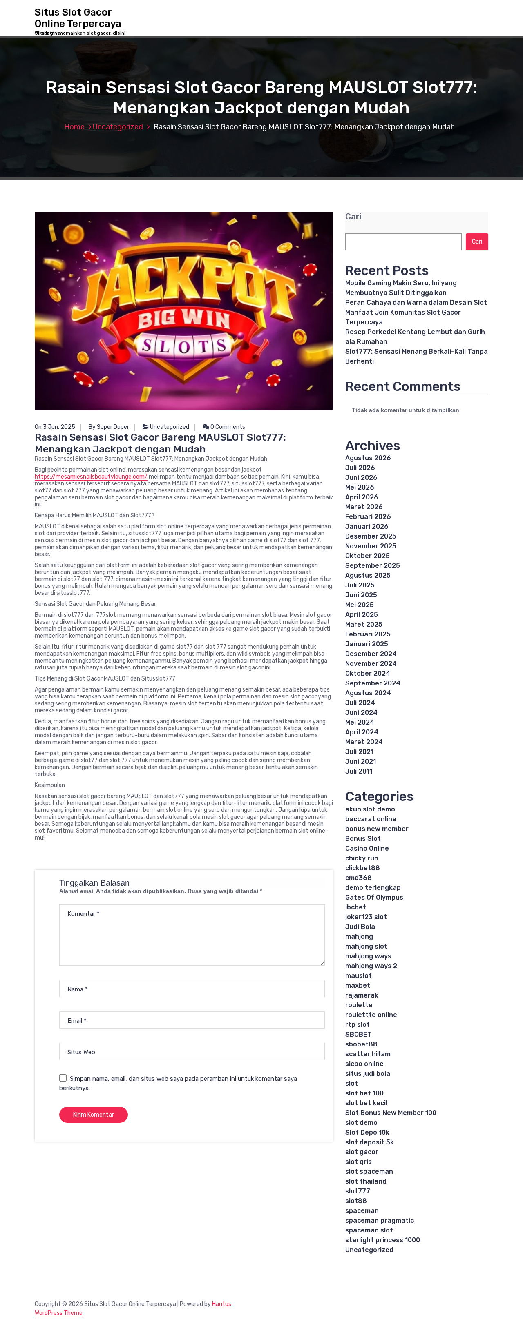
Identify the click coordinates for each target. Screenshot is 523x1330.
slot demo (361, 1122)
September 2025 (372, 566)
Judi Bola (360, 927)
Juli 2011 (358, 771)
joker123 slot (366, 917)
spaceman (362, 1211)
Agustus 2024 (368, 693)
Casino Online (367, 848)
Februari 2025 (368, 634)
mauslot (358, 976)
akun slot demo (370, 809)
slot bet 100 (364, 1093)
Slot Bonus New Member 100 (390, 1113)
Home (74, 126)
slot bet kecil (366, 1103)
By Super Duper (109, 426)
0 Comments (227, 426)
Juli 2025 (360, 585)
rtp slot (357, 1025)
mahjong (359, 936)
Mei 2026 (359, 487)
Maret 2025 (363, 624)
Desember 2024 (371, 654)
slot (351, 1083)
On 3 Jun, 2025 (55, 426)
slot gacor (361, 1152)
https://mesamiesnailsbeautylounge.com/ (91, 476)
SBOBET (358, 1034)
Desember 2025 (370, 536)
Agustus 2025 (368, 575)
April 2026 (361, 497)
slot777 (357, 1191)
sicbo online (364, 1064)
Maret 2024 (364, 742)
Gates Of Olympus (374, 897)
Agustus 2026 (368, 458)
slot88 (356, 1201)
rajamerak (361, 995)
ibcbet (355, 907)
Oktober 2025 (367, 556)
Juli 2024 (360, 703)
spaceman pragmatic (379, 1220)
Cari (353, 217)
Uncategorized (118, 126)
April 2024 (361, 732)
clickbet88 (362, 868)
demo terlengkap (373, 887)
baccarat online (370, 819)
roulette (359, 1005)
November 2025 (370, 546)
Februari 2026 (368, 517)
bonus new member (377, 829)
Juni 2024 (361, 712)
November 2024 (371, 663)
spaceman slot (369, 1230)
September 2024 (372, 683)
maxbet (357, 985)
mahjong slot (366, 946)
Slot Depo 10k (367, 1132)
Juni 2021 (360, 761)
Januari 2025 (366, 644)
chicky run (361, 858)
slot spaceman (369, 1171)
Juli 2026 (360, 468)
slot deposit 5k (369, 1142)
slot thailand (366, 1181)
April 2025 (361, 614)
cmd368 (358, 878)
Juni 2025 (361, 595)
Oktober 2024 (367, 673)
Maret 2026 (364, 507)
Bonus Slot (363, 838)
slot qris (358, 1162)
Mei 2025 (359, 605)
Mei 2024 (359, 722)
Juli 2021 (359, 752)
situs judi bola (367, 1073)
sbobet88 (361, 1044)
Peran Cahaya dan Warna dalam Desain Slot (416, 302)
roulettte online (371, 1015)
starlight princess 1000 (382, 1240)
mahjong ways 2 (371, 966)
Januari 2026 (367, 526)
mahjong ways (368, 956)
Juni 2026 (361, 477)
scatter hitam (368, 1054)
